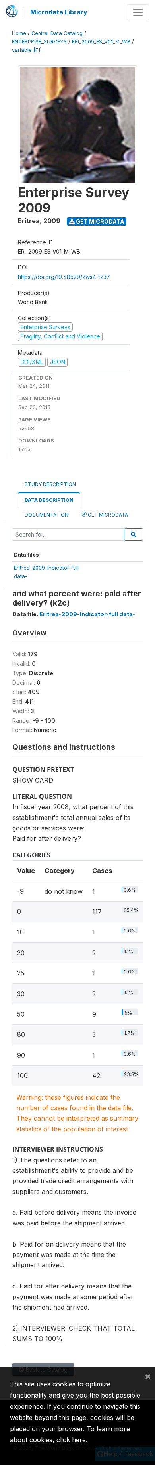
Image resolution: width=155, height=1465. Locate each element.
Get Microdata (99, 221)
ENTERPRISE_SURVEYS (39, 42)
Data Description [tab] (49, 500)
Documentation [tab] (46, 515)
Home (19, 33)
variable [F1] (27, 50)
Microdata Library (58, 12)
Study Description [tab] (50, 484)
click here (71, 1440)
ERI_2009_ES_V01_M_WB (101, 42)
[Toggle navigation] (138, 12)
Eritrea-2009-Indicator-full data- (87, 614)
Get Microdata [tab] (107, 515)
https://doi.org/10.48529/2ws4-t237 (64, 276)
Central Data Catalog (57, 33)
